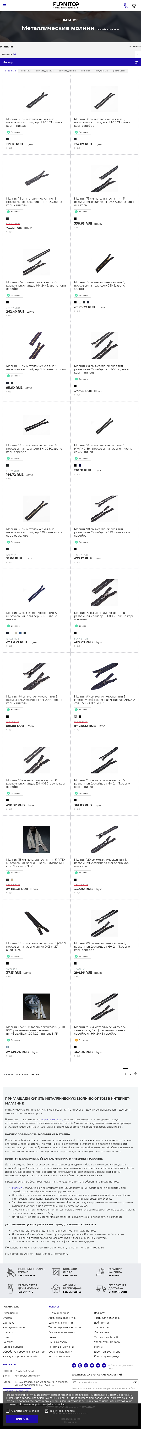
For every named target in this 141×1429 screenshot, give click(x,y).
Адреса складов (13, 1346)
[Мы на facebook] (86, 1365)
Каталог (53, 1306)
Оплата (7, 1317)
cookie (61, 1404)
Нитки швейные (58, 1313)
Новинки (85, 71)
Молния (17, 1187)
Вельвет (99, 1313)
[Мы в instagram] (80, 1365)
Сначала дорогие (67, 71)
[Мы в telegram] (74, 1365)
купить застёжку (52, 1119)
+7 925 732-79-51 (24, 1370)
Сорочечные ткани (60, 1351)
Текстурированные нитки (64, 1327)
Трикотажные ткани (61, 1346)
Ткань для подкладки (107, 1317)
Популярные (101, 71)
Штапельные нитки (60, 1322)
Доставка (8, 1322)
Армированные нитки (62, 1317)
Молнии (9, 54)
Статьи (7, 1337)
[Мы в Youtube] (92, 1365)
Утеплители (101, 1332)
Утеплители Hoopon (107, 1342)
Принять (22, 1419)
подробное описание (108, 29)
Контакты (8, 1342)
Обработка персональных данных (24, 1351)
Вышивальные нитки (61, 1332)
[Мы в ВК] (98, 1365)
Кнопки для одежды (107, 1356)
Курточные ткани (59, 1356)
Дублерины (101, 1322)
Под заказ (26, 71)
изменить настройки (115, 1401)
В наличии (10, 71)
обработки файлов (44, 1404)
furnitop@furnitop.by (27, 1375)
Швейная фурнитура (107, 1351)
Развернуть (135, 46)
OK (135, 1382)
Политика (25, 1404)
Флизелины (101, 1327)
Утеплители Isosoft (106, 1337)
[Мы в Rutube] (104, 1365)
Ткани (52, 1337)
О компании (10, 1313)
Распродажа (119, 71)
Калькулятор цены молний (20, 1356)
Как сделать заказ (14, 1327)
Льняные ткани (58, 1342)
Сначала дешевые (45, 71)
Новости (8, 1332)
